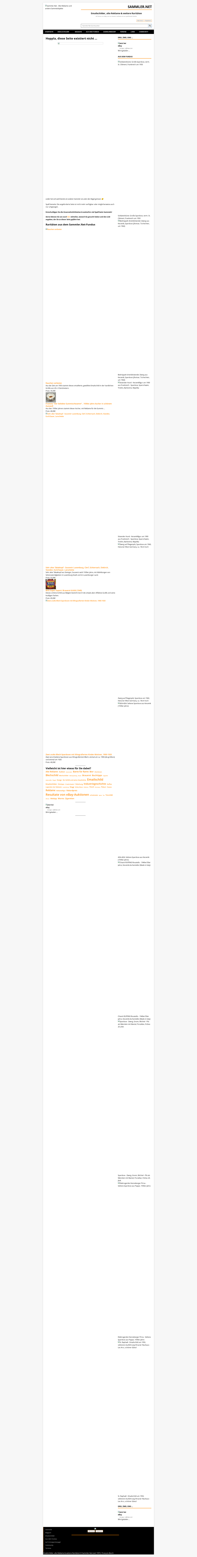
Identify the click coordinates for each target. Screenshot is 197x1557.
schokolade (94, 795)
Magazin (78, 32)
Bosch (79, 775)
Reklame (50, 790)
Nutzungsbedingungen (102, 1538)
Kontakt (116, 1538)
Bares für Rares (81, 771)
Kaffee (109, 784)
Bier (92, 771)
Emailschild (95, 779)
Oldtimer (86, 787)
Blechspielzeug (73, 775)
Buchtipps (97, 775)
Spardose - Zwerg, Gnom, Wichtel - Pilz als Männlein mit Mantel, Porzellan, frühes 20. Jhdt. (134, 1178)
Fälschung (79, 784)
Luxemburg (66, 787)
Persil (91, 787)
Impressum (76, 1538)
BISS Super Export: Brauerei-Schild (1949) (64, 590)
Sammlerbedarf (109, 32)
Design (59, 780)
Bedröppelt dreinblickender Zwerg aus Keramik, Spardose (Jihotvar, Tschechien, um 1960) (133, 377)
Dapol (54, 780)
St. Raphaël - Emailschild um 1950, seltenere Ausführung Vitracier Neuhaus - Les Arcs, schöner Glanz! (134, 1498)
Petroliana (97, 787)
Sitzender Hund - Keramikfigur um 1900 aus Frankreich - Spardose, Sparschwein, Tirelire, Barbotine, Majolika (133, 539)
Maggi (72, 787)
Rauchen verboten (54, 383)
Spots (100, 795)
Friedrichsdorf (69, 784)
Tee (104, 795)
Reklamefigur (61, 791)
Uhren (47, 798)
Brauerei (86, 775)
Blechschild (52, 775)
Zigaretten (69, 798)
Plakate (109, 787)
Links (133, 32)
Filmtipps (61, 784)
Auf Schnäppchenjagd (53, 1542)
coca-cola (49, 780)
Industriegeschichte (95, 783)
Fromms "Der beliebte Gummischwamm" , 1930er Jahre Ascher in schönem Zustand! (79, 404)
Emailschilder (51, 784)
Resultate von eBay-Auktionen (67, 794)
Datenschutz (87, 1538)
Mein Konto (140, 20)
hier (68, 217)
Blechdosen (98, 772)
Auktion (62, 772)
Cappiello (105, 775)
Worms (61, 798)
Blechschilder (64, 776)
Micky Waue (79, 787)
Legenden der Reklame (54, 787)
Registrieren (148, 20)
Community (143, 32)
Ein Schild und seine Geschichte (74, 780)
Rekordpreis (71, 790)
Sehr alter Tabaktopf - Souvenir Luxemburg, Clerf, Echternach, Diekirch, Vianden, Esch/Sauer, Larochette (77, 568)
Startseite (49, 32)
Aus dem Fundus (92, 32)
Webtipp (53, 798)
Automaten (69, 772)
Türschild (109, 795)
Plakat (103, 787)
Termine (123, 32)
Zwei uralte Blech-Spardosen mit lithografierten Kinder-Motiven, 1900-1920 (79, 754)
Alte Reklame (52, 771)
